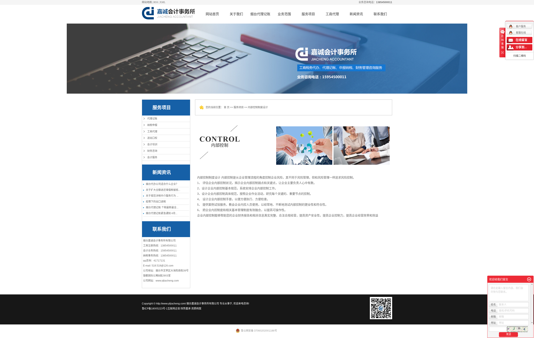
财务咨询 (152, 151)
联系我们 (380, 14)
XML (162, 2)
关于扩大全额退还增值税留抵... (163, 189)
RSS (156, 2)
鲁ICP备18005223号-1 (155, 308)
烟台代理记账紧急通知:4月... (161, 213)
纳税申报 (152, 125)
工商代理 (332, 14)
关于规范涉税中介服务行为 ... (162, 195)
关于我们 (236, 14)
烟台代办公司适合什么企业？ (162, 184)
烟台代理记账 (260, 14)
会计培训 (152, 144)
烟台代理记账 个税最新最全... (162, 207)
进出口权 (152, 138)
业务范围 (284, 14)
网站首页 (212, 14)
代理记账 (152, 118)
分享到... (521, 47)
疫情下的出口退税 (156, 201)
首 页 (226, 107)
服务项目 (308, 14)
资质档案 (196, 308)
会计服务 (152, 157)
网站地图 (147, 2)
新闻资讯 (356, 14)
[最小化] (529, 279)
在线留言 (521, 39)
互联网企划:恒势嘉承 (179, 308)
